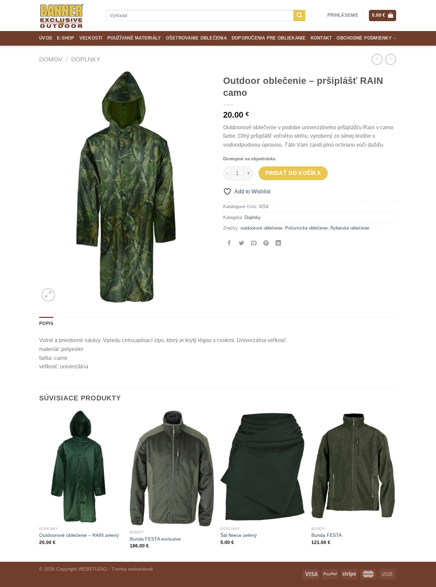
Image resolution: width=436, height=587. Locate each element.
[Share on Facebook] (229, 243)
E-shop (66, 38)
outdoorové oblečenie (261, 228)
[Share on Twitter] (241, 243)
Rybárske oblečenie (349, 228)
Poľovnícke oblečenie (306, 228)
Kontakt (321, 38)
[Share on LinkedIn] (278, 243)
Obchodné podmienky (364, 38)
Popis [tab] (46, 323)
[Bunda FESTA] (353, 467)
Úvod (45, 38)
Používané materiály (134, 38)
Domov (50, 59)
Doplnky (85, 59)
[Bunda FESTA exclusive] (172, 469)
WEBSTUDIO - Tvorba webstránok (115, 569)
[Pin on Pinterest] (266, 243)
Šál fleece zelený (238, 535)
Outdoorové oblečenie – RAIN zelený (79, 535)
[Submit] (299, 15)
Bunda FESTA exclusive (155, 539)
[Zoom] (48, 295)
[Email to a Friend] (254, 243)
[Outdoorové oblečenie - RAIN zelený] (81, 467)
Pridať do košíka (293, 173)
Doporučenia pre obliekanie (269, 38)
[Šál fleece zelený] (262, 467)
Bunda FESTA (326, 535)
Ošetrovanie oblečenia (196, 38)
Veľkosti (91, 38)
